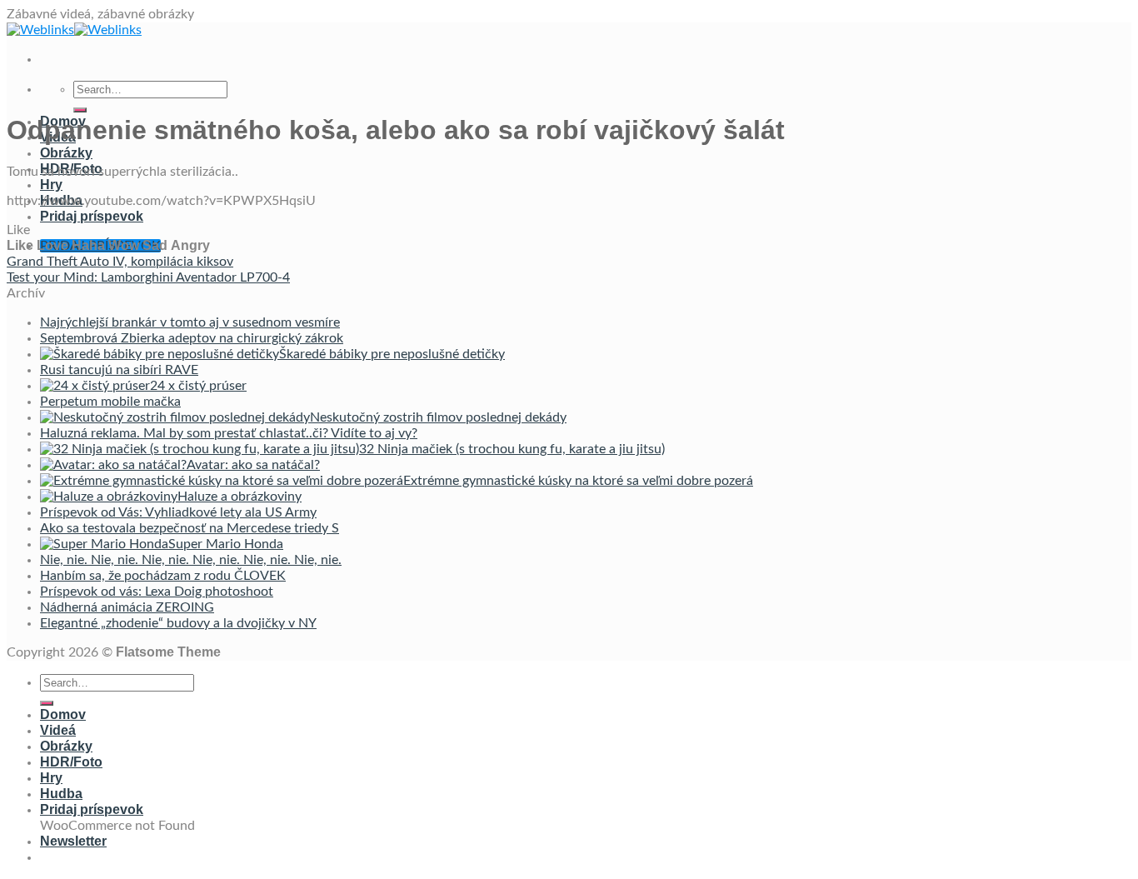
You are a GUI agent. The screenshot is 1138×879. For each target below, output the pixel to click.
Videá (58, 730)
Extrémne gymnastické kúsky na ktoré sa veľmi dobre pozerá (578, 480)
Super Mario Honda (225, 544)
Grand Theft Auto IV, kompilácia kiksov (120, 261)
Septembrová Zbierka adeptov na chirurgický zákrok (191, 338)
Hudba (61, 794)
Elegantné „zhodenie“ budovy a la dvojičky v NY (178, 623)
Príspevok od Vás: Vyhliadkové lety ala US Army (178, 512)
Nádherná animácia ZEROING (127, 607)
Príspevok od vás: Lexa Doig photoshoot (156, 591)
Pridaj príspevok (91, 216)
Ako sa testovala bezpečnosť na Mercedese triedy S (189, 528)
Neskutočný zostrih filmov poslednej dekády (438, 417)
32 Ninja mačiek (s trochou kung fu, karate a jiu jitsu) (512, 449)
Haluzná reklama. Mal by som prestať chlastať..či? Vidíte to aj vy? (228, 433)
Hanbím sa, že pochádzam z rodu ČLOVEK (163, 575)
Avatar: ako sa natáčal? (253, 465)
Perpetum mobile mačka (110, 401)
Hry (51, 184)
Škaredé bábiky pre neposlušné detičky (392, 354)
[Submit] (80, 109)
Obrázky (66, 153)
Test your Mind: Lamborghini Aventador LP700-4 (148, 277)
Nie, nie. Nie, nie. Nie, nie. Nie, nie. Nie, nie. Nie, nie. (191, 560)
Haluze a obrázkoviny (239, 496)
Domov (63, 714)
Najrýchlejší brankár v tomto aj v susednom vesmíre (190, 322)
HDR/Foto (71, 762)
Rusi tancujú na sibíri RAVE (119, 370)
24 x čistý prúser (198, 385)
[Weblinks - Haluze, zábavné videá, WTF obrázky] (74, 30)
